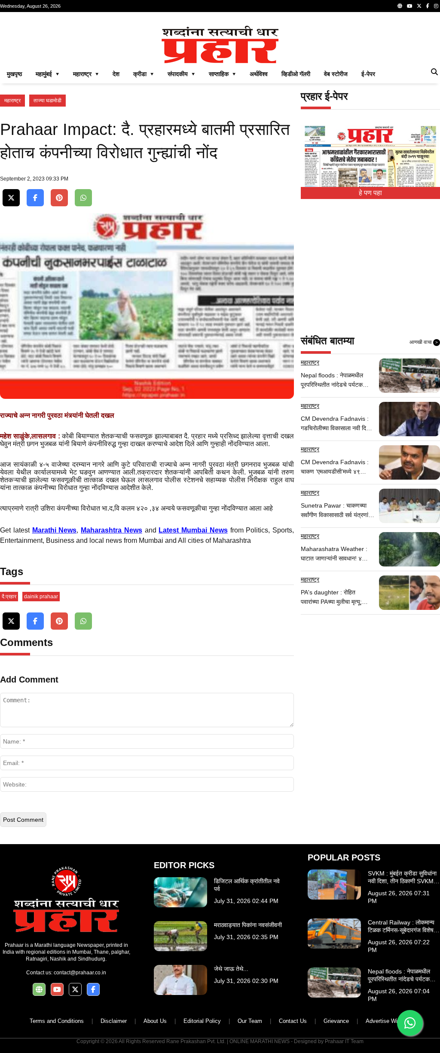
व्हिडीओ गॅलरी (295, 73)
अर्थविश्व (259, 73)
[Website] (399, 6)
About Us (155, 1021)
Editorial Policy (202, 1021)
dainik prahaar (41, 597)
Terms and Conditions (57, 1021)
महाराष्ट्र (12, 101)
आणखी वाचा (423, 342)
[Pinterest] (59, 198)
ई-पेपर (368, 73)
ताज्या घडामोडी (47, 101)
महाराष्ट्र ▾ (86, 73)
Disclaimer (114, 1021)
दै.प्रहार (9, 597)
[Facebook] (427, 6)
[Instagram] (436, 6)
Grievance (336, 1021)
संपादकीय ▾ (181, 73)
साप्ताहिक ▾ (222, 73)
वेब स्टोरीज (336, 73)
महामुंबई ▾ (47, 73)
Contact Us (293, 1021)
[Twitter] (419, 6)
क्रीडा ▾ (143, 73)
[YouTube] (409, 6)
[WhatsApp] (83, 198)
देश (116, 73)
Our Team (250, 1021)
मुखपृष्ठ (14, 73)
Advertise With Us (388, 1021)
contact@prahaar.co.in (80, 973)
